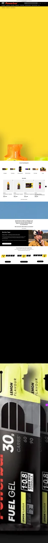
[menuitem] (39, 5)
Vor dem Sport (8, 261)
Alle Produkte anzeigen (24, 199)
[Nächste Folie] (47, 83)
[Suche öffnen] (36, 3)
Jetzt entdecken (24, 228)
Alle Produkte (13, 7)
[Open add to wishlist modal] (12, 180)
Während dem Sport (24, 261)
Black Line (8, 7)
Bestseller (3, 7)
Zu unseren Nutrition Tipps (6, 243)
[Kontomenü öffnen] (42, 3)
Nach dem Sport (40, 261)
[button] (45, 3)
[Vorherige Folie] (1, 83)
